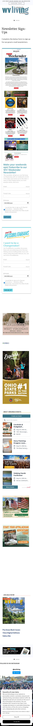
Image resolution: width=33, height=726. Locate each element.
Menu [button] (18, 20)
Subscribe (7, 636)
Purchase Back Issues (11, 630)
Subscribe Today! (16, 3)
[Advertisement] (16, 570)
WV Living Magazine (16, 10)
